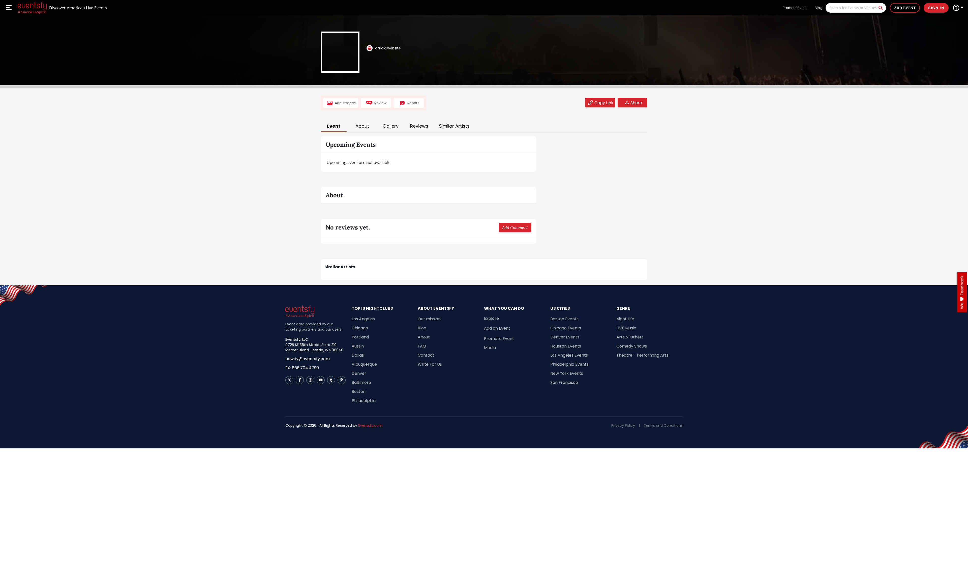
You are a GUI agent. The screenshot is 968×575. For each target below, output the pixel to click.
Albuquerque (364, 364)
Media (490, 348)
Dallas (358, 355)
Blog (818, 7)
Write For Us (430, 364)
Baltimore (361, 382)
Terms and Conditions (663, 425)
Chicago (360, 328)
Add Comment (515, 227)
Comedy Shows (631, 346)
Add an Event (497, 328)
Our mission (429, 319)
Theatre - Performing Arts (642, 355)
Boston (359, 391)
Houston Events (565, 346)
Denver (359, 373)
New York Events (566, 373)
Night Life (625, 319)
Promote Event (794, 7)
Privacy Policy (623, 425)
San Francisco (564, 382)
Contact (426, 355)
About (424, 337)
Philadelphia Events (569, 364)
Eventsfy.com (370, 425)
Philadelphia (364, 401)
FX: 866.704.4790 (302, 368)
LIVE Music (626, 328)
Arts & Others (630, 337)
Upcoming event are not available (358, 162)
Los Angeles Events (569, 355)
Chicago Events (565, 328)
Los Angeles (363, 319)
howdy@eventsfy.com (307, 359)
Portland (360, 337)
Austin (358, 346)
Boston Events (564, 319)
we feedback (962, 292)
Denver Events (564, 337)
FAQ (422, 346)
